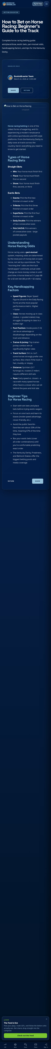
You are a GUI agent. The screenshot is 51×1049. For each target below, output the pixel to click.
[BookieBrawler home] (9, 4)
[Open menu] (46, 3)
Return (27, 90)
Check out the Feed (25, 1035)
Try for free (38, 4)
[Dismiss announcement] (46, 1019)
